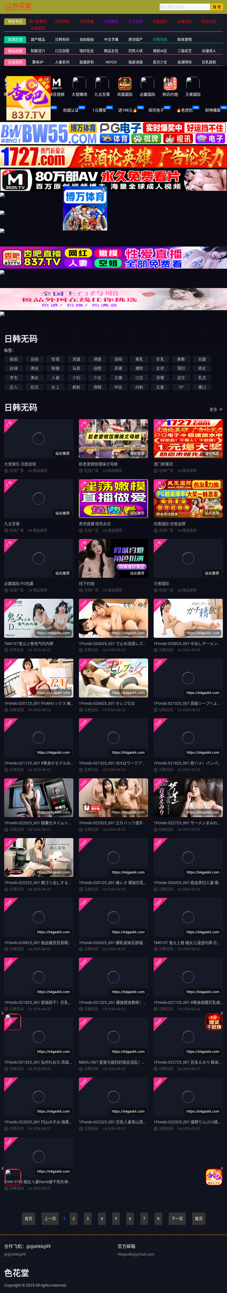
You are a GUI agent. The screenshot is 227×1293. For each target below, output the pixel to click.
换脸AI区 (160, 51)
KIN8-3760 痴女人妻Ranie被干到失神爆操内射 (44, 1182)
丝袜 (13, 368)
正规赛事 (42, 110)
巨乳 (160, 359)
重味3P (37, 62)
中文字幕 (111, 39)
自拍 (34, 359)
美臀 (181, 359)
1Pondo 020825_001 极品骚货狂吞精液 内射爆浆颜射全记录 (56, 942)
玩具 (76, 368)
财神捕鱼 (213, 110)
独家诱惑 (135, 62)
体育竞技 (14, 110)
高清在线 (15, 39)
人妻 (55, 377)
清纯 (118, 359)
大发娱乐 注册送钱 (20, 464)
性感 (55, 359)
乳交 (202, 377)
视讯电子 (156, 110)
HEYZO (111, 62)
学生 (13, 377)
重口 (202, 387)
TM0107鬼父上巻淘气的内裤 (28, 643)
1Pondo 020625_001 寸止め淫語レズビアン (116, 643)
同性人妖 (135, 51)
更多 (213, 409)
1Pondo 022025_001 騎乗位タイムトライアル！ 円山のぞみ (56, 823)
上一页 (50, 1218)
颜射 (76, 387)
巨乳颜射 (209, 62)
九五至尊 (12, 524)
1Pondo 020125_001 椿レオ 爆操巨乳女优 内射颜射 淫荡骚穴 (131, 882)
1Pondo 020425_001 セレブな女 (107, 703)
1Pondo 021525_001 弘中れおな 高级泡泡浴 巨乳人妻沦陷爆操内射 (62, 1062)
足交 (181, 377)
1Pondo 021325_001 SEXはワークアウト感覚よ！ (122, 763)
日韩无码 (160, 39)
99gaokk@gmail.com (136, 1254)
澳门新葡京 (163, 464)
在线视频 (15, 62)
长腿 (202, 359)
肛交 (34, 387)
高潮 (118, 368)
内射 (139, 387)
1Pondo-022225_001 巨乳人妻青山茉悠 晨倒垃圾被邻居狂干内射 (134, 1122)
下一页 (177, 1218)
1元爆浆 (99, 110)
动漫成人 (209, 51)
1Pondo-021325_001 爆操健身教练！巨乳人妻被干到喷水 (128, 1002)
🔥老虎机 (184, 110)
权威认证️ (71, 110)
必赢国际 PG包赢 (18, 583)
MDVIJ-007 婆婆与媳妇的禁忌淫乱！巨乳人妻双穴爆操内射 (129, 1062)
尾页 (199, 1218)
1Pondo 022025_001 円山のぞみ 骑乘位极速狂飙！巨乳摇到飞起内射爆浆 (67, 1122)
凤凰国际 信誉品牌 (169, 524)
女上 (55, 387)
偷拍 (13, 359)
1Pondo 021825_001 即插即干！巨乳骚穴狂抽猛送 (47, 1002)
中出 (118, 387)
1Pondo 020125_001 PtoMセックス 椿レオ (41, 703)
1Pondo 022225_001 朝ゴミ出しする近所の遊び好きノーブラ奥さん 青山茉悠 (71, 882)
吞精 (97, 387)
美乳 (139, 359)
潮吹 (139, 368)
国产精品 (38, 39)
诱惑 (97, 359)
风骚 (76, 359)
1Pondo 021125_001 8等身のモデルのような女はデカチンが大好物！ (64, 763)
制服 (55, 368)
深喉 (160, 377)
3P (181, 387)
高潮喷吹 (184, 62)
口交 (139, 377)
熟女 (202, 368)
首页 (28, 1218)
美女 (34, 377)
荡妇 (181, 368)
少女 (97, 377)
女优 (160, 368)
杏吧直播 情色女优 (95, 524)
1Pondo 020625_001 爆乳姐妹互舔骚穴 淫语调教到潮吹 (127, 942)
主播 (118, 377)
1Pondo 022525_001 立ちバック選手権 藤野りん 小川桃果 (129, 823)
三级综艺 (184, 51)
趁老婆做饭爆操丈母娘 (98, 464)
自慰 (97, 368)
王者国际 (161, 583)
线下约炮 (86, 583)
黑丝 (34, 368)
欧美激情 (184, 39)
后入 (13, 387)
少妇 (76, 377)
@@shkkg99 (15, 1254)
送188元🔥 (127, 110)
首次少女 (160, 62)
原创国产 (135, 39)
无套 (160, 387)
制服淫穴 (38, 51)
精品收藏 (15, 51)
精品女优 (111, 51)
